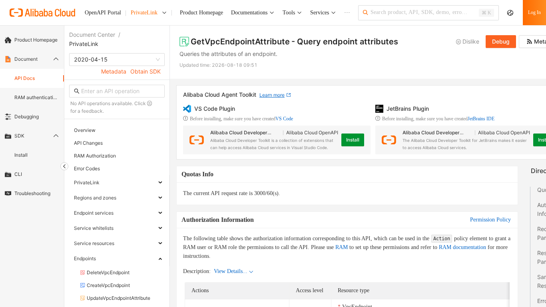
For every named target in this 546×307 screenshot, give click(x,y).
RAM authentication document (36, 97)
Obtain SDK (145, 71)
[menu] (32, 116)
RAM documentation (462, 247)
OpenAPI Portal (103, 13)
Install (21, 155)
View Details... (230, 271)
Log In (534, 12)
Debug (501, 41)
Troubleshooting (32, 193)
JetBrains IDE (481, 119)
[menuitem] (32, 40)
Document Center (92, 34)
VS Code (284, 119)
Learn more (272, 95)
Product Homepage (36, 40)
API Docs (24, 78)
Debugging (26, 117)
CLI (18, 174)
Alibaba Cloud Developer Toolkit (238, 133)
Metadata (113, 71)
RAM (341, 247)
